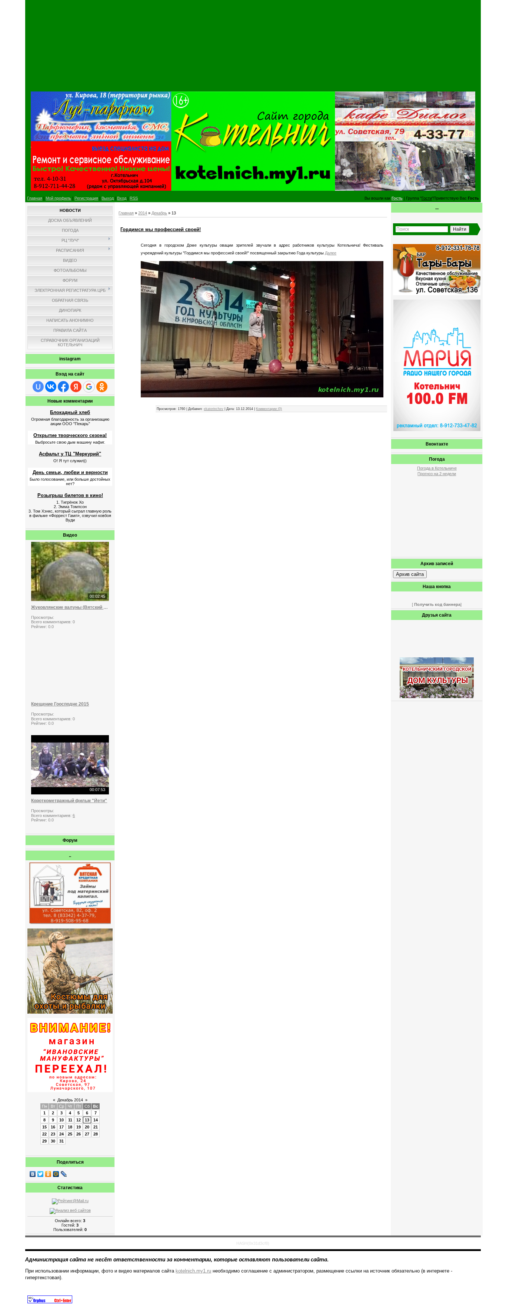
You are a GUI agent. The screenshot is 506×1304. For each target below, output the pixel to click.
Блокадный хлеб (70, 412)
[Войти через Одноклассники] (101, 386)
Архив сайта (410, 574)
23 (53, 1134)
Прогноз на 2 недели (436, 473)
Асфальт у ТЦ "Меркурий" (70, 454)
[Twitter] (40, 1174)
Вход (121, 198)
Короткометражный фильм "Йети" (69, 800)
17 (61, 1127)
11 (70, 1120)
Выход (107, 198)
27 (87, 1134)
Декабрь (159, 213)
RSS (134, 198)
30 (53, 1141)
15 (44, 1127)
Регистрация (86, 198)
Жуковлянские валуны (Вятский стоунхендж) (70, 607)
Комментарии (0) (269, 409)
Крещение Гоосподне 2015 (60, 704)
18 (70, 1127)
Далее (330, 253)
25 (70, 1134)
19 (78, 1127)
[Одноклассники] (48, 1174)
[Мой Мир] (56, 1174)
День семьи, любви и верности (70, 472)
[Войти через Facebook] (63, 386)
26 (78, 1134)
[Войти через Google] (89, 387)
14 (95, 1120)
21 (95, 1127)
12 (78, 1120)
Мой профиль (58, 198)
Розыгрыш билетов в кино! (70, 495)
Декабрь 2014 (70, 1100)
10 (61, 1120)
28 (95, 1134)
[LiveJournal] (64, 1174)
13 (87, 1120)
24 (61, 1134)
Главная (34, 198)
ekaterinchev (213, 409)
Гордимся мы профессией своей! (160, 229)
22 (44, 1134)
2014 (142, 213)
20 (87, 1127)
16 (53, 1127)
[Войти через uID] (38, 386)
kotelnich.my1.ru (193, 1271)
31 (61, 1141)
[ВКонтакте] (33, 1174)
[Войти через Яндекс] (75, 386)
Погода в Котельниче (437, 468)
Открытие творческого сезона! (70, 435)
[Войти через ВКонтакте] (50, 386)
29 (44, 1141)
